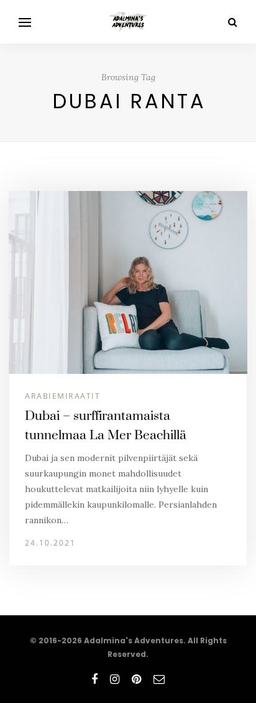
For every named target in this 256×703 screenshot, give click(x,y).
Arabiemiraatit (62, 396)
